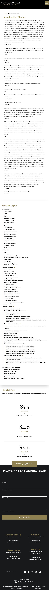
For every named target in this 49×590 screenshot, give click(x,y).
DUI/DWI (6, 224)
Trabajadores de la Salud (10, 333)
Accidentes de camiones (10, 300)
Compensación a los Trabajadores (11, 367)
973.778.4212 (36, 540)
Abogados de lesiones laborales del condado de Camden (20, 346)
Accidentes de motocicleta (11, 286)
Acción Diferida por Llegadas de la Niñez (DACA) (16, 257)
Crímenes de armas (9, 245)
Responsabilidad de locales (11, 291)
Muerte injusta (7, 303)
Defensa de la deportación (11, 255)
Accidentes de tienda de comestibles (13, 280)
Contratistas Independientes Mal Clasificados (15, 330)
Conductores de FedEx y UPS (11, 331)
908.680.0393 (36, 557)
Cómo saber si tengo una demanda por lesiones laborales (18, 337)
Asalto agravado (8, 211)
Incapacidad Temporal (9, 375)
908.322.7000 (13, 540)
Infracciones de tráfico (10, 243)
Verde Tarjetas (7, 259)
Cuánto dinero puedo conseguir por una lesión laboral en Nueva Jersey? (22, 339)
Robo (5, 215)
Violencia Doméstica (9, 222)
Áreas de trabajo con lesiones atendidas (14, 343)
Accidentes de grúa (11, 314)
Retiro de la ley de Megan (10, 231)
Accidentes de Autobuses (10, 273)
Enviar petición (24, 517)
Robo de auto (7, 216)
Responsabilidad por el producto (12, 293)
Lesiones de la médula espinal (11, 296)
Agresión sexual (8, 238)
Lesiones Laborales (7, 306)
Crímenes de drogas (9, 220)
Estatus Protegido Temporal (11, 264)
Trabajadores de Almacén (10, 335)
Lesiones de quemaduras (12, 313)
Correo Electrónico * (7, 490)
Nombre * (4, 482)
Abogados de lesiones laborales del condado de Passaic (20, 351)
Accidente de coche (9, 275)
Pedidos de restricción (10, 236)
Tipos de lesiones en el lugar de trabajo (14, 378)
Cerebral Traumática (9, 298)
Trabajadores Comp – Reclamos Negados (14, 302)
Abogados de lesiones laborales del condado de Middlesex (21, 349)
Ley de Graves (7, 247)
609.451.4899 (13, 556)
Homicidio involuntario (9, 229)
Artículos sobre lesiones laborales (13, 355)
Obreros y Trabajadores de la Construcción (15, 310)
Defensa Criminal (6, 209)
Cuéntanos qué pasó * (8, 511)
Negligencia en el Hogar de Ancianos (13, 287)
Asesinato (6, 225)
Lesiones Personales (7, 267)
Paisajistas (6, 328)
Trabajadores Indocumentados (11, 323)
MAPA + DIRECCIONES (13, 543)
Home (5, 13)
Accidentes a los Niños (10, 269)
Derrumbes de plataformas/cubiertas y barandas (18, 316)
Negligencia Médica (9, 284)
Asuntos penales (8, 254)
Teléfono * (5, 497)
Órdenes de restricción (10, 234)
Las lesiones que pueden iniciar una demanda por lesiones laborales (23, 361)
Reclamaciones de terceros (11, 376)
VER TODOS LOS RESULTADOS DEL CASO (24, 464)
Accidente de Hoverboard (10, 282)
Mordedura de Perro (9, 278)
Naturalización (7, 261)
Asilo (5, 252)
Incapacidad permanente (10, 373)
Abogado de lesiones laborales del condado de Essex (19, 348)
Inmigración (5, 250)
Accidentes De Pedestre (10, 289)
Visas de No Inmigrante (9, 263)
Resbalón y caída (8, 294)
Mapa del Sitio (36, 586)
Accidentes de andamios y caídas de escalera (17, 318)
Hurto (5, 241)
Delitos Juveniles (8, 227)
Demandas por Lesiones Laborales (12, 309)
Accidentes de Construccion (11, 277)
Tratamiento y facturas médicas (12, 369)
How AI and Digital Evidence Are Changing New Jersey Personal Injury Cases (24, 393)
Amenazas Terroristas (9, 240)
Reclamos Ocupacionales (10, 371)
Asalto (5, 213)
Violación (6, 232)
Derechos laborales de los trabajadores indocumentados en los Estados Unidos (26, 326)
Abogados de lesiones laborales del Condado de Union (20, 353)
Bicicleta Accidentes (9, 271)
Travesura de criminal (9, 218)
